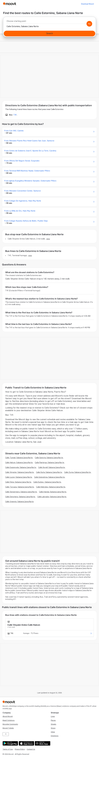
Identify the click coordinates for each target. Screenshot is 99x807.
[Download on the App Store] (26, 743)
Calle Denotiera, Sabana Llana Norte (20, 497)
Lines (53, 716)
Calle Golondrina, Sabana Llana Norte (49, 477)
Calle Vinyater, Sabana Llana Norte (19, 472)
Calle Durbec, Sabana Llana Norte (47, 482)
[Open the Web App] (42, 743)
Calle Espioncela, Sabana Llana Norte (20, 467)
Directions (54, 736)
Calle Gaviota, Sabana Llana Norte (49, 458)
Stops (53, 728)
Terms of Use (8, 749)
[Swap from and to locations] (89, 24)
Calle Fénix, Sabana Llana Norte (18, 482)
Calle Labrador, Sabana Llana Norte (51, 497)
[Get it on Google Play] (10, 743)
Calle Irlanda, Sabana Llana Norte (52, 492)
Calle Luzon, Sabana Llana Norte (18, 477)
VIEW (48, 239)
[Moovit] (9, 4)
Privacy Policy (20, 749)
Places (53, 720)
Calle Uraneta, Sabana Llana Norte (19, 502)
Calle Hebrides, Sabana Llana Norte (50, 487)
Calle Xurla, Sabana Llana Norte (49, 472)
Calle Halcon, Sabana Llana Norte (19, 462)
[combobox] (49, 22)
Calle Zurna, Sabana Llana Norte (77, 472)
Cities (53, 732)
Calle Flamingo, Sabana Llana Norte (49, 462)
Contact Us (31, 749)
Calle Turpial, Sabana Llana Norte (19, 458)
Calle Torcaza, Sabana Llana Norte (19, 487)
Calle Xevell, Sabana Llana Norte (51, 467)
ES (5, 734)
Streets (53, 724)
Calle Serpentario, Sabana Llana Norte (21, 492)
